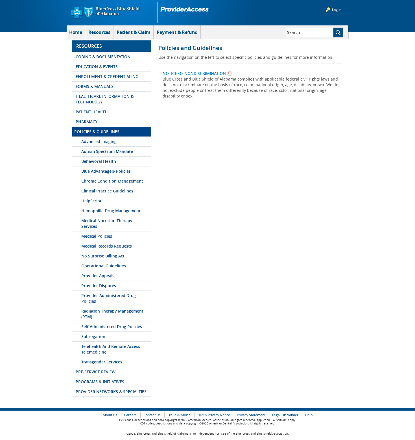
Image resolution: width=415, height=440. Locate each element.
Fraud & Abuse (179, 415)
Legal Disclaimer (285, 415)
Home (75, 32)
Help (309, 415)
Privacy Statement (251, 415)
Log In (336, 9)
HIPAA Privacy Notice (213, 415)
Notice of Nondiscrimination (194, 73)
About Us (110, 415)
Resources (99, 32)
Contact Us (152, 415)
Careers (130, 415)
